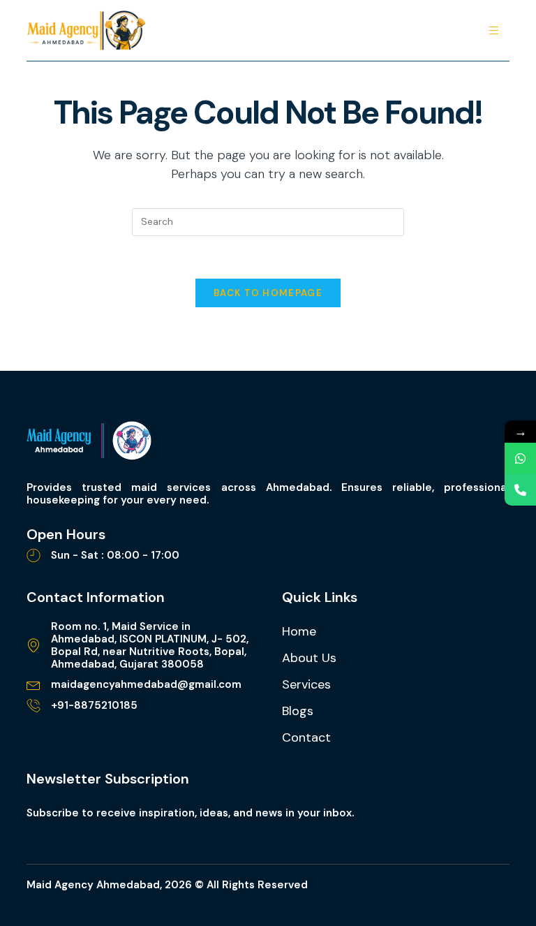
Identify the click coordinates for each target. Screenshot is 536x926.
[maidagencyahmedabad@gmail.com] (33, 684)
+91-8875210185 (94, 705)
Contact (306, 737)
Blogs (297, 711)
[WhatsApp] (520, 458)
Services (306, 684)
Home (299, 631)
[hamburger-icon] (493, 30)
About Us (309, 657)
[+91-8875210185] (33, 705)
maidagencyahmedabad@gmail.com (146, 684)
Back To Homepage (268, 293)
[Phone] (520, 490)
